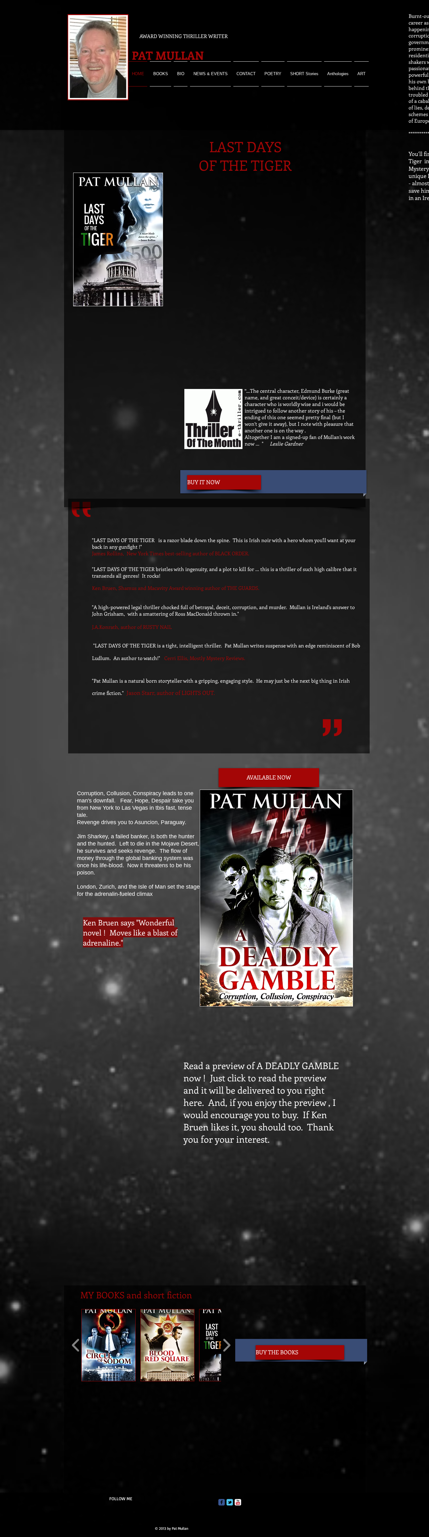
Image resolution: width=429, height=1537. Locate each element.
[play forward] (227, 1345)
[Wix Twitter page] (229, 1502)
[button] (108, 1345)
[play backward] (76, 1345)
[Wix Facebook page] (221, 1502)
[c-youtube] (238, 1502)
